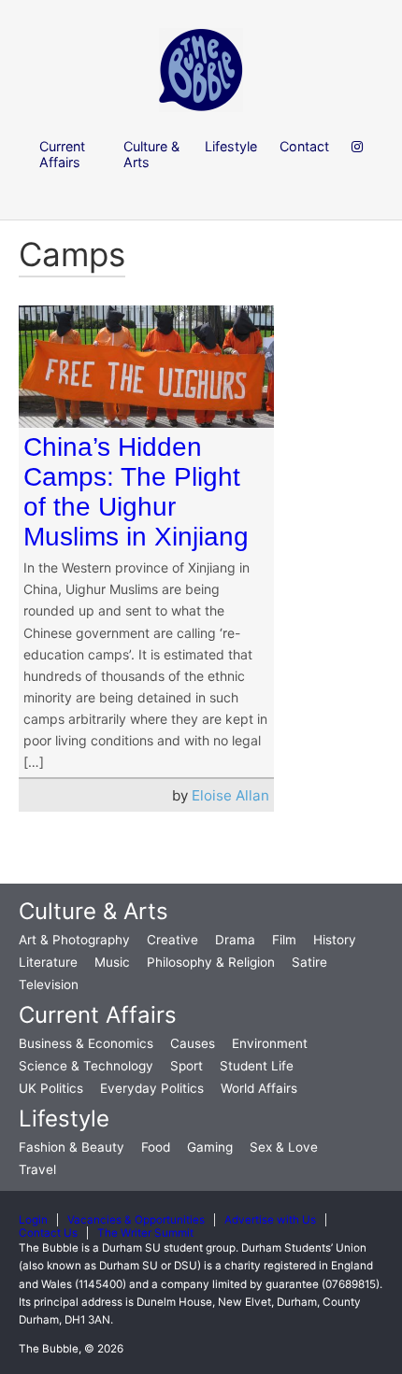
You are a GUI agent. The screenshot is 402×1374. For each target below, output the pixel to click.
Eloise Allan (230, 795)
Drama (235, 939)
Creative (172, 939)
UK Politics (51, 1088)
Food (155, 1147)
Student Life (257, 1065)
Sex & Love (284, 1147)
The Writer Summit (145, 1232)
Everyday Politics (152, 1088)
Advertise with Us (270, 1219)
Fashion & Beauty (71, 1147)
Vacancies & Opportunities (136, 1219)
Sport (186, 1065)
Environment (270, 1043)
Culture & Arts (93, 911)
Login (33, 1219)
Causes (192, 1043)
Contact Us (48, 1232)
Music (112, 962)
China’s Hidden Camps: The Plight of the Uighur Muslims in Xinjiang (136, 491)
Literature (48, 962)
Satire (309, 962)
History (334, 939)
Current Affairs (98, 1014)
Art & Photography (74, 939)
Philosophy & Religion (211, 962)
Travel (37, 1169)
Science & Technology (86, 1065)
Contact (304, 146)
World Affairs (259, 1088)
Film (284, 939)
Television (49, 984)
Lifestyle (64, 1118)
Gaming (210, 1147)
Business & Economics (86, 1043)
